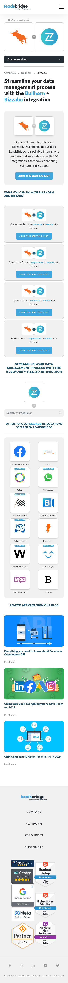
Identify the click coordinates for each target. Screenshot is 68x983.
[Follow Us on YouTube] (45, 965)
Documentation (17, 59)
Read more (10, 662)
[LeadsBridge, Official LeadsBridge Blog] (17, 7)
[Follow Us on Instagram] (21, 965)
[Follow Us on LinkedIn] (33, 965)
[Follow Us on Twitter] (57, 965)
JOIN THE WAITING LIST (34, 176)
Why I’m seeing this (19, 20)
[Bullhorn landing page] (18, 36)
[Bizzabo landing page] (49, 36)
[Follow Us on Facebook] (10, 965)
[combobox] (34, 413)
